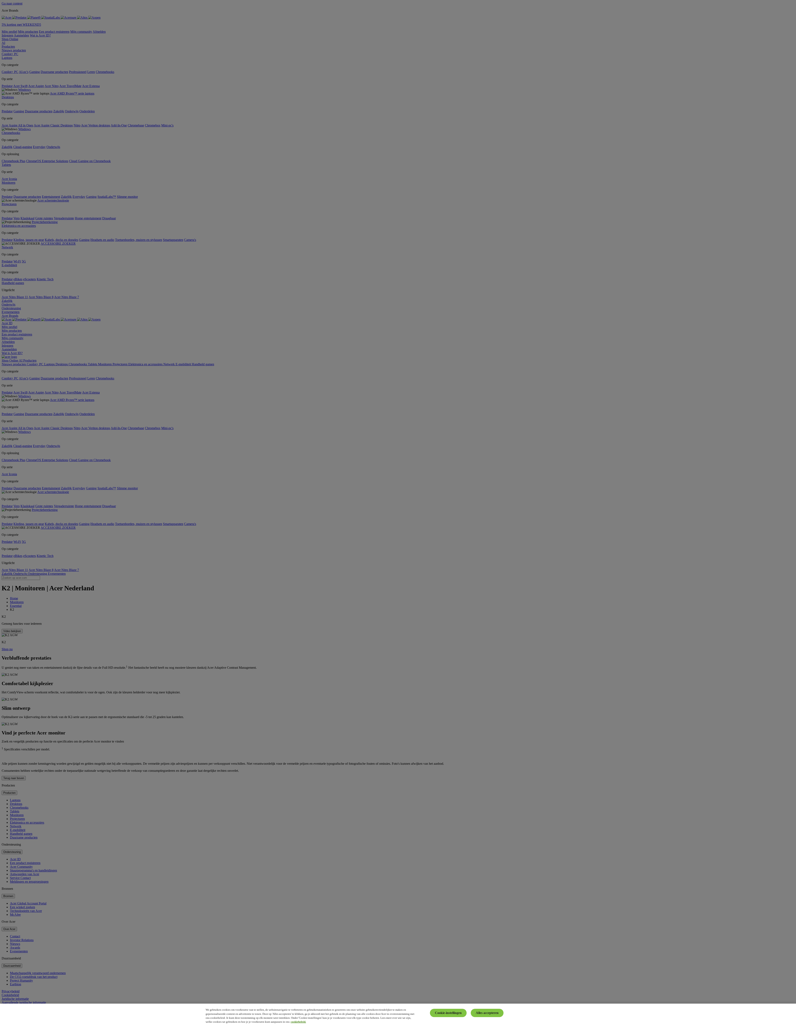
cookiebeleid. (298, 1021)
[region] (398, 1015)
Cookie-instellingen (448, 1013)
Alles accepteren (487, 1013)
